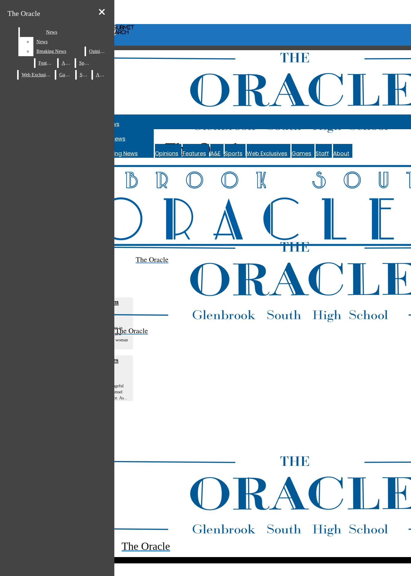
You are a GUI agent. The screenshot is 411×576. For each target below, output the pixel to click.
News (118, 138)
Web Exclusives (267, 153)
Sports (234, 153)
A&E (215, 153)
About (341, 153)
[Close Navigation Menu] (102, 12)
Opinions (166, 153)
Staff (322, 153)
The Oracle (24, 13)
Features (194, 153)
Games (301, 153)
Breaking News (118, 153)
